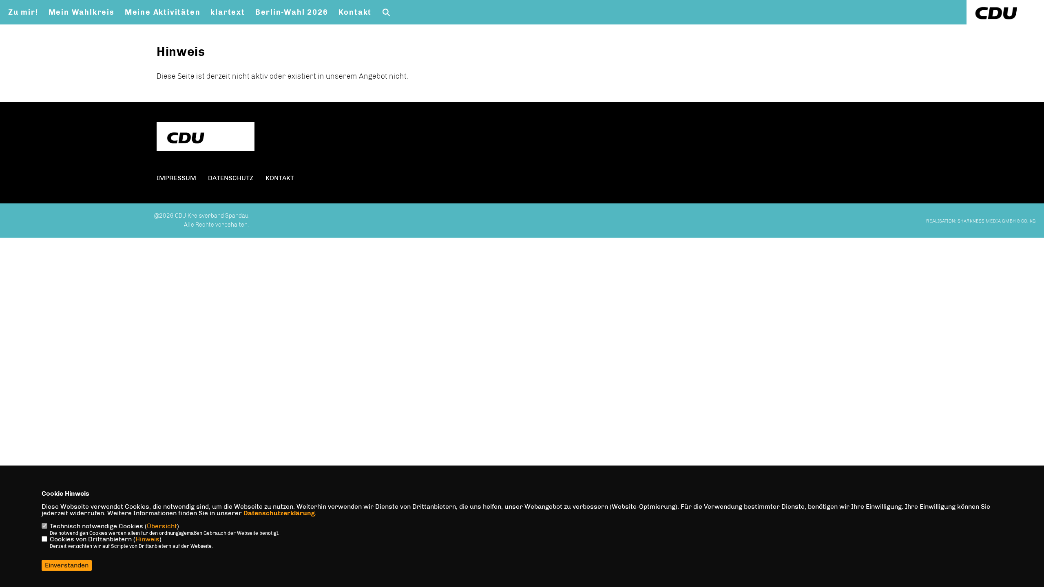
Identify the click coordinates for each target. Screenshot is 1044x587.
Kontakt (355, 12)
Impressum (176, 178)
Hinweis (147, 539)
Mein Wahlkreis (82, 12)
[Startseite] (205, 137)
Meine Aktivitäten (163, 12)
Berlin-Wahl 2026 (291, 12)
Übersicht (162, 526)
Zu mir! (23, 12)
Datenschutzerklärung (279, 513)
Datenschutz (231, 178)
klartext (227, 12)
